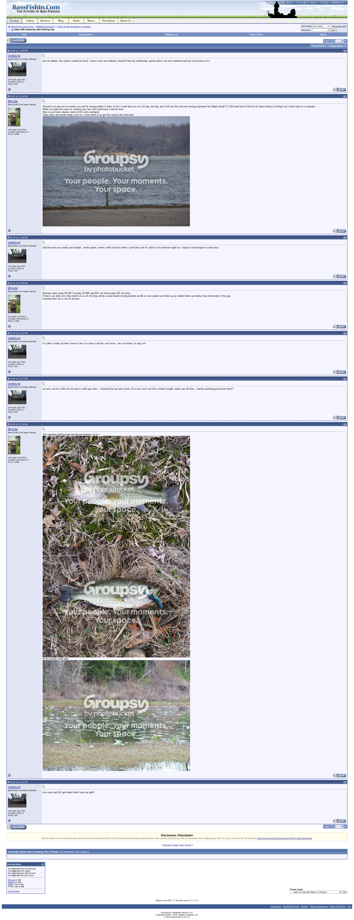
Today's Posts (256, 34)
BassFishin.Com (291, 906)
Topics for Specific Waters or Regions (74, 26)
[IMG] (10, 884)
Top (349, 906)
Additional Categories (45, 26)
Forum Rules (14, 891)
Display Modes (336, 46)
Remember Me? (339, 26)
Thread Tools (318, 46)
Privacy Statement (319, 906)
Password (305, 30)
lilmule (13, 101)
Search (323, 34)
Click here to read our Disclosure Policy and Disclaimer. (284, 838)
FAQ (24, 34)
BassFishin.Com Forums (22, 26)
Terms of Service (337, 906)
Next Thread (185, 845)
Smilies (11, 882)
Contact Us (275, 906)
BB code (11, 880)
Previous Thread (170, 845)
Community (84, 34)
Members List (171, 34)
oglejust (14, 56)
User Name (306, 26)
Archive (304, 906)
